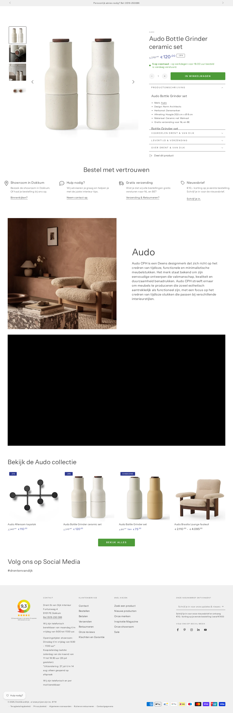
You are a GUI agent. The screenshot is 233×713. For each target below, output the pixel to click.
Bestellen (84, 611)
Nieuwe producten (125, 611)
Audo (152, 32)
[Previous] (32, 82)
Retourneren (86, 626)
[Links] (10, 3)
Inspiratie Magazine (126, 621)
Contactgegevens (105, 706)
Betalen (83, 616)
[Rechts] (222, 3)
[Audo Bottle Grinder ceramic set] (88, 496)
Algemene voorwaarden (60, 706)
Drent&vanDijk (22, 702)
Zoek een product (124, 605)
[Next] (133, 82)
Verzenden (85, 621)
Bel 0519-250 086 (52, 617)
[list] (116, 192)
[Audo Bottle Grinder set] (144, 496)
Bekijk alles (116, 542)
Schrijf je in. (194, 198)
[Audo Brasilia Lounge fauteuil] (199, 496)
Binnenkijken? (19, 197)
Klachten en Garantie (92, 637)
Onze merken (122, 616)
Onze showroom (124, 626)
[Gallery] (73, 81)
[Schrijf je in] (223, 606)
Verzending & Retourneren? (142, 197)
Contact (84, 605)
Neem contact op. (77, 197)
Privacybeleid (40, 706)
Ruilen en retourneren (84, 706)
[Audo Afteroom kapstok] (33, 496)
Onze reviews (87, 632)
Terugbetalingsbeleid (20, 706)
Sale (116, 632)
